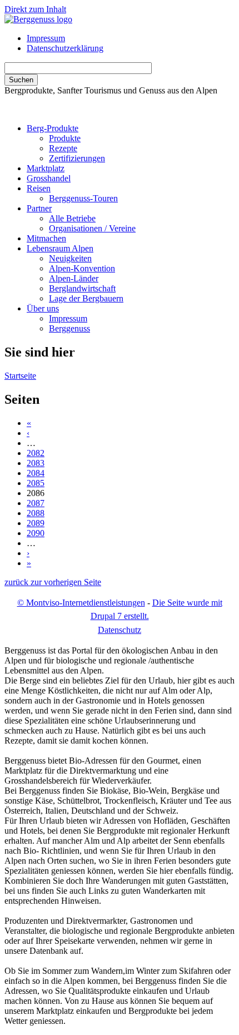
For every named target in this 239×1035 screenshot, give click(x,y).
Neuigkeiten (70, 258)
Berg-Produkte (52, 128)
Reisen (39, 188)
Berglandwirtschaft (82, 288)
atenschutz (119, 630)
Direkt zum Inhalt (35, 9)
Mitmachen (46, 238)
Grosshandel (49, 178)
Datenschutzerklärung (65, 48)
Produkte (65, 138)
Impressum (46, 38)
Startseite (20, 375)
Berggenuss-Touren (83, 198)
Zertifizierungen (77, 158)
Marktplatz (45, 168)
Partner (39, 208)
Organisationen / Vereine (92, 228)
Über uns (43, 308)
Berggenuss (69, 328)
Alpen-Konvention (82, 268)
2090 (35, 533)
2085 (35, 483)
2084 (35, 473)
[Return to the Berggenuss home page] (38, 19)
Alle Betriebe (72, 218)
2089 (35, 523)
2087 (35, 503)
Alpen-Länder (73, 278)
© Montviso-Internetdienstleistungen (81, 602)
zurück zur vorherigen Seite (52, 582)
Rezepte (63, 148)
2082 (35, 453)
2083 (35, 463)
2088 (35, 513)
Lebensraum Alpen (60, 248)
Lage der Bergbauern (86, 298)
